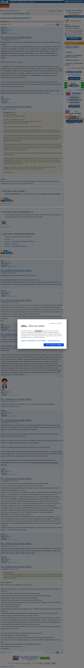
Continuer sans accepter (55, 323)
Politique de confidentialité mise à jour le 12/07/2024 (33, 340)
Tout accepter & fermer (54, 344)
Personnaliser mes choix (54, 340)
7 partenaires (38, 331)
